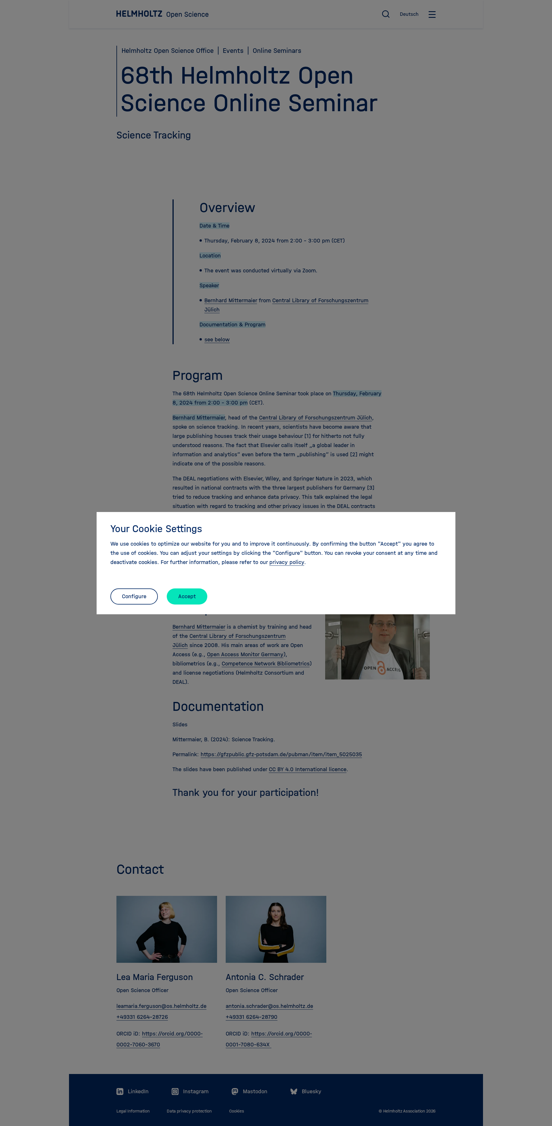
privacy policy (286, 562)
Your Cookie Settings (156, 529)
